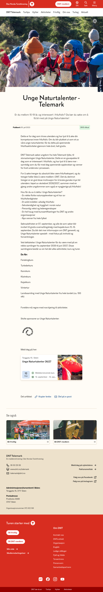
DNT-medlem (63, 4)
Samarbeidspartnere (62, 567)
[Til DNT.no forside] (20, 4)
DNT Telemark (13, 12)
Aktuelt (84, 12)
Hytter (35, 12)
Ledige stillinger (60, 551)
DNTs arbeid (58, 539)
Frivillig (56, 12)
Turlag (75, 12)
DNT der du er (36, 589)
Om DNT (58, 528)
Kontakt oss (58, 535)
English (56, 547)
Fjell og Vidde (59, 555)
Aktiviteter (46, 12)
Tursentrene (58, 559)
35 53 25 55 (15, 465)
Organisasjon (59, 543)
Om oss (66, 12)
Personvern (58, 563)
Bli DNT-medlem (15, 541)
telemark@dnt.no (17, 473)
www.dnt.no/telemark (19, 469)
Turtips (26, 12)
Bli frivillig (12, 532)
